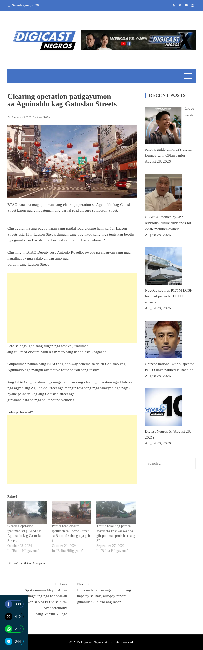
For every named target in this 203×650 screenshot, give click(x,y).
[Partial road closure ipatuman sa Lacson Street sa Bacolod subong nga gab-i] (72, 512)
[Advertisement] (72, 308)
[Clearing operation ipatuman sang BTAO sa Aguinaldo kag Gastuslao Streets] (27, 512)
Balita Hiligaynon (34, 563)
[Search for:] (170, 463)
